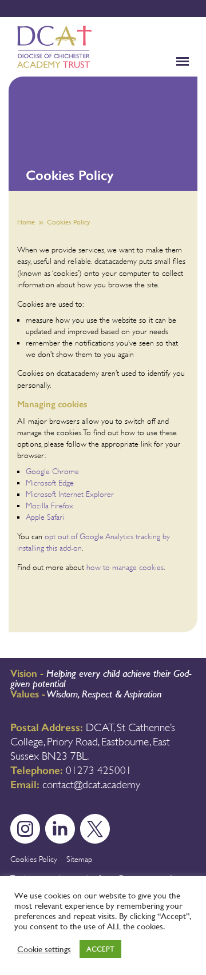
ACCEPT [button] (100, 949)
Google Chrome (52, 471)
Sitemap (79, 859)
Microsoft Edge (50, 482)
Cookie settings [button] (44, 949)
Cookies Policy (33, 859)
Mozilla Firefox (49, 505)
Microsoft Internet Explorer (70, 494)
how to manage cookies (125, 567)
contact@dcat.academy (91, 785)
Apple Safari (45, 516)
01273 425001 (99, 770)
